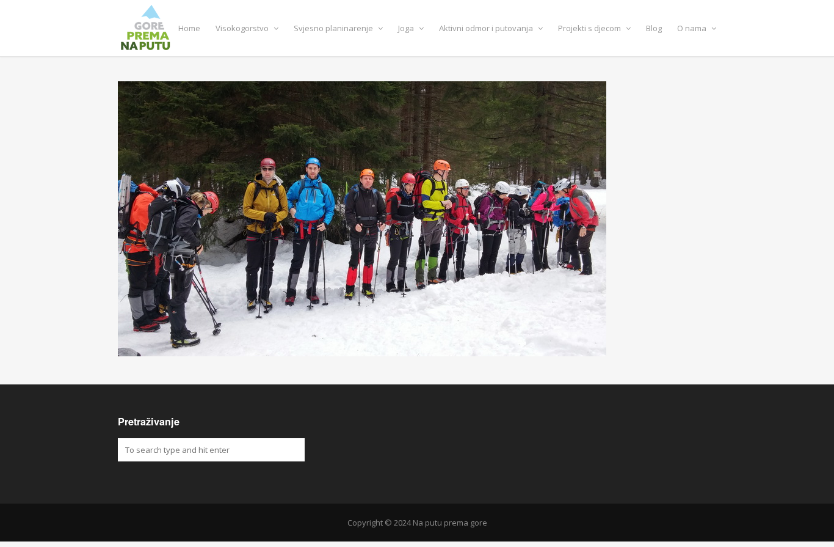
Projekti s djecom (590, 28)
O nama (692, 28)
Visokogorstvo (243, 28)
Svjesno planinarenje (334, 28)
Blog (654, 28)
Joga (407, 28)
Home (189, 28)
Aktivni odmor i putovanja (487, 28)
